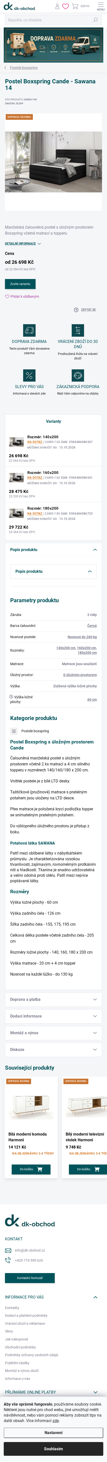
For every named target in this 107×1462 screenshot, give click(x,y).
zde (56, 1420)
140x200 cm (65, 648)
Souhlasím (53, 1449)
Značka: (14, 103)
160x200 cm (86, 648)
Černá (92, 626)
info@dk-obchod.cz (30, 1250)
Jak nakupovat (16, 1339)
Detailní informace (20, 243)
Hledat (95, 20)
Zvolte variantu (20, 284)
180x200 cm (87, 653)
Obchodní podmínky (20, 1347)
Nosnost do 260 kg (82, 637)
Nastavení (53, 1432)
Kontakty (12, 1308)
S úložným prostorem (80, 675)
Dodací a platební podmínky (26, 1315)
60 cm (92, 700)
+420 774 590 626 (29, 1260)
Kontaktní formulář (30, 1278)
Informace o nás (17, 1379)
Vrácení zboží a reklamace (25, 1323)
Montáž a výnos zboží (22, 1371)
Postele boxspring (35, 731)
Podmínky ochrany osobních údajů (31, 1355)
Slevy (9, 1331)
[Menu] (101, 6)
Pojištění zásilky (17, 1363)
